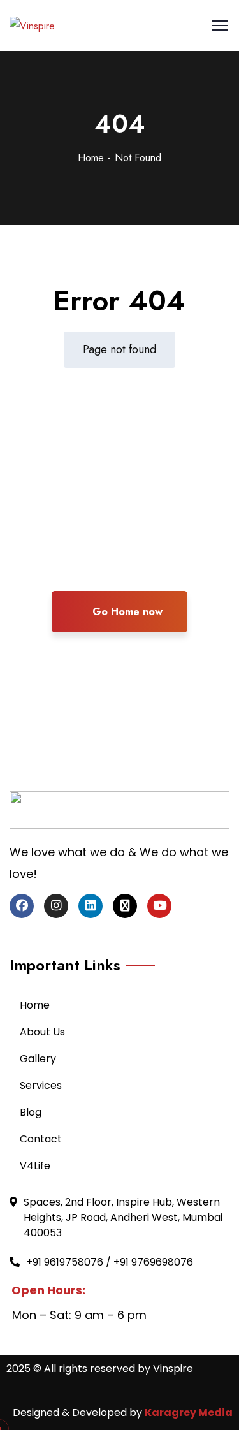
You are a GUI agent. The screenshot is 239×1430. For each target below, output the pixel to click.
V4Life (35, 1165)
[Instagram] (56, 906)
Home (91, 157)
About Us (42, 1032)
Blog (30, 1112)
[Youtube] (159, 906)
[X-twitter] (125, 906)
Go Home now (126, 611)
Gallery (38, 1058)
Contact (41, 1139)
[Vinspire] (32, 25)
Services (41, 1085)
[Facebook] (22, 906)
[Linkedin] (90, 906)
